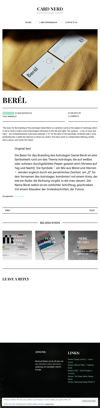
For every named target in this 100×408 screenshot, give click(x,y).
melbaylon (76, 113)
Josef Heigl (19, 196)
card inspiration (24, 113)
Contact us (71, 22)
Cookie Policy (49, 404)
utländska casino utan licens (49, 364)
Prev (7, 210)
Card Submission (48, 22)
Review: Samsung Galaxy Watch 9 (81, 382)
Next (92, 210)
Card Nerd (50, 9)
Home (28, 22)
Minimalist (12, 116)
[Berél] (50, 60)
